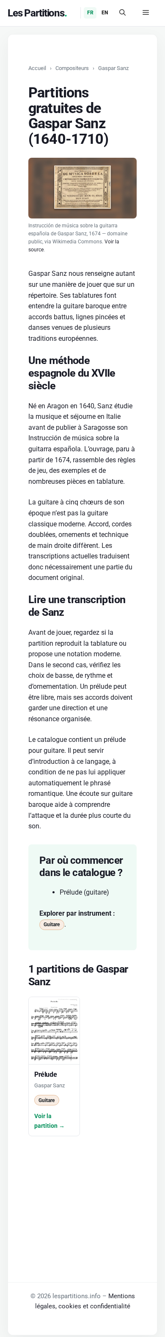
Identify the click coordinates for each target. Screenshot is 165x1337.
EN (105, 13)
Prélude (71, 892)
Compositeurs (72, 68)
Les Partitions (36, 13)
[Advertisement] (82, 1189)
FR (90, 13)
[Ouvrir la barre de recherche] (122, 13)
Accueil (37, 68)
